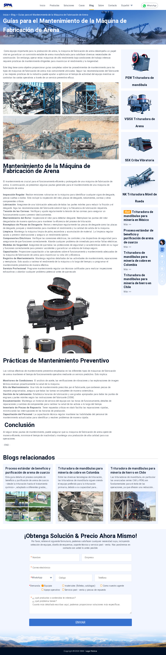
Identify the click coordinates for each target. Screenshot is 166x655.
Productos (54, 5)
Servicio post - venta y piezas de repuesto (85, 589)
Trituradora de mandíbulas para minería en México (138, 216)
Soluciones (69, 5)
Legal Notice (91, 651)
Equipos (48, 585)
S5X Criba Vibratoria (139, 160)
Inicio (42, 5)
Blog (91, 5)
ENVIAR (80, 622)
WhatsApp (151, 5)
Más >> (127, 224)
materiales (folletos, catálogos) (80, 585)
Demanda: (35, 585)
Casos (82, 5)
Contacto (112, 5)
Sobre (101, 5)
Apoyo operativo (52, 589)
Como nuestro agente (113, 585)
